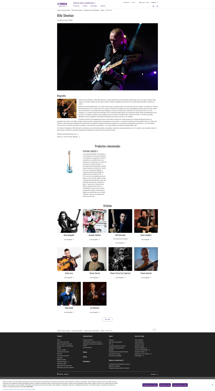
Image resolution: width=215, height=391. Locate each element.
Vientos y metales (61, 350)
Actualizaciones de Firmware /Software (118, 352)
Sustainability (138, 355)
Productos (76, 6)
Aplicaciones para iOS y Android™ (65, 367)
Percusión (59, 354)
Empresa (153, 2)
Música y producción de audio (64, 344)
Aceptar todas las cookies (180, 385)
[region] (107, 385)
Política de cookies (30, 389)
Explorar (102, 6)
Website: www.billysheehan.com (66, 134)
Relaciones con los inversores (142, 354)
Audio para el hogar (62, 361)
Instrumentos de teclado (63, 342)
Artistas (85, 6)
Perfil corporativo (139, 340)
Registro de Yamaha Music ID (116, 360)
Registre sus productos (114, 366)
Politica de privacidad (19, 389)
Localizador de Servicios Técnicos (117, 346)
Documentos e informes (115, 354)
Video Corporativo (139, 342)
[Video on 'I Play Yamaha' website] (67, 137)
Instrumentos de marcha (63, 355)
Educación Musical (87, 336)
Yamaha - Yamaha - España (63, 10)
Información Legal (8, 389)
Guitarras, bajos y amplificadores (83, 3)
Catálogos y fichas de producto (116, 348)
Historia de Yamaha (139, 352)
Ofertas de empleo (139, 346)
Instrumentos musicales (77, 10)
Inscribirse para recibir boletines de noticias (119, 364)
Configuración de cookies (150, 385)
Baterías (59, 348)
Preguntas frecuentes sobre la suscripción (119, 368)
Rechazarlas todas (165, 385)
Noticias (85, 352)
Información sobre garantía (115, 342)
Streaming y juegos (62, 363)
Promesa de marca (139, 344)
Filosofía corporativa (140, 348)
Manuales (111, 350)
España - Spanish (145, 2)
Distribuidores (126, 2)
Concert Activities (87, 347)
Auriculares (60, 357)
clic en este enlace (28, 386)
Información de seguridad (115, 355)
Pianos (58, 340)
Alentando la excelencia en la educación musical (93, 344)
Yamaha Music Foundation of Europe (92, 342)
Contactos (111, 340)
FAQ (110, 344)
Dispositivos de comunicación (64, 365)
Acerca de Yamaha (139, 336)
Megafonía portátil (61, 359)
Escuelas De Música (88, 340)
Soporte (133, 2)
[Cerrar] (212, 385)
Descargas (94, 6)
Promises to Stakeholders (141, 350)
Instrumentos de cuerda (63, 352)
